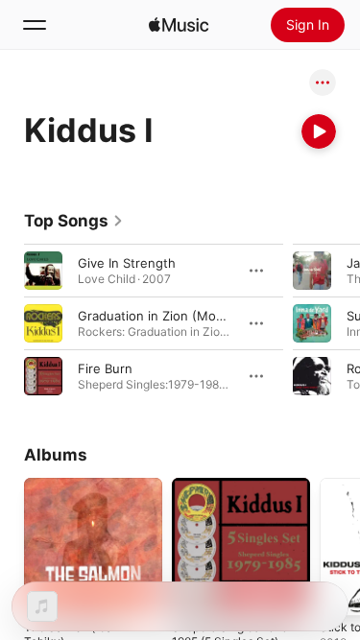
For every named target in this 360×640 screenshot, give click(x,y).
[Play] (318, 131)
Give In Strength (127, 263)
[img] (178, 25)
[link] (74, 220)
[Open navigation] (34, 25)
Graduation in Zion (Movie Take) (174, 315)
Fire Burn (105, 368)
